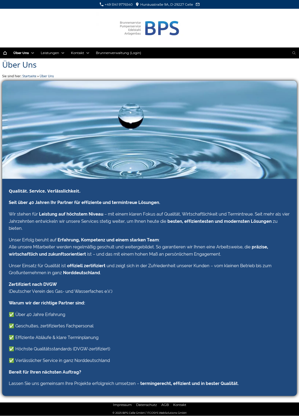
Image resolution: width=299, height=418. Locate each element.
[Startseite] (5, 52)
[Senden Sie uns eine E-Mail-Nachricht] (197, 4)
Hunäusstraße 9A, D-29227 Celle (166, 4)
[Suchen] (294, 52)
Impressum (122, 405)
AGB (165, 405)
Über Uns (47, 76)
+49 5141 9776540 (118, 4)
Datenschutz (146, 405)
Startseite (29, 76)
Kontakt (179, 405)
